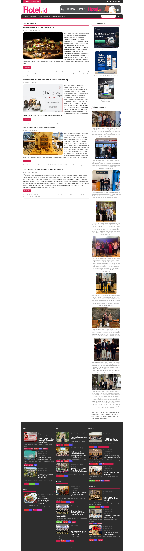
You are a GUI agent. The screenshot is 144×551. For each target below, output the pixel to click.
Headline (33, 16)
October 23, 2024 (76, 433)
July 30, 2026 (108, 466)
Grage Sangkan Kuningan (51, 195)
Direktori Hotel (44, 16)
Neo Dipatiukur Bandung (52, 123)
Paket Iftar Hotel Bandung (29, 73)
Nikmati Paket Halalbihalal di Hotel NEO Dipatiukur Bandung (45, 80)
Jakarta (71, 502)
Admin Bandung (38, 30)
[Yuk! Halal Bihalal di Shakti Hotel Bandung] (43, 133)
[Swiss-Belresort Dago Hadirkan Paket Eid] (43, 33)
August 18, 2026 (108, 433)
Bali (62, 445)
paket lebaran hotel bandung (43, 73)
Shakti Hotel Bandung (77, 165)
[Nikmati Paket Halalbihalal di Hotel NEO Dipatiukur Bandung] (43, 85)
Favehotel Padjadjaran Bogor (38, 195)
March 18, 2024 (75, 464)
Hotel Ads (45, 448)
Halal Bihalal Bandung (51, 71)
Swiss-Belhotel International (66, 73)
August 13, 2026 (108, 449)
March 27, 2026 (108, 509)
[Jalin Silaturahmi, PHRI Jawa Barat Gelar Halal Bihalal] (42, 175)
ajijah (34, 82)
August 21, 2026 (43, 433)
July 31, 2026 (75, 505)
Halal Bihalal (43, 71)
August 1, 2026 (108, 491)
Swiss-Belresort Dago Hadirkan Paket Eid (38, 28)
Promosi (32, 165)
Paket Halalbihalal (84, 71)
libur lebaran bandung (74, 71)
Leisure (53, 16)
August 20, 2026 (43, 468)
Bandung (27, 71)
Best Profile (62, 16)
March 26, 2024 (75, 448)
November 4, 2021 (43, 494)
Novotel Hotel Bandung (28, 197)
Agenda (26, 195)
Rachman (36, 130)
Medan (34, 509)
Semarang (106, 446)
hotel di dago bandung (62, 71)
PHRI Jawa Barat (41, 197)
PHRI (36, 197)
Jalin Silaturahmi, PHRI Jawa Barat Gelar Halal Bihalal (43, 170)
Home (26, 16)
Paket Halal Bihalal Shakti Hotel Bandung (61, 165)
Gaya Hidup (32, 483)
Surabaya (107, 506)
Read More (27, 67)
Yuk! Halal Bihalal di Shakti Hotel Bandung (39, 128)
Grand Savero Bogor (63, 195)
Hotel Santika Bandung (80, 195)
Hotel (35, 71)
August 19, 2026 (76, 486)
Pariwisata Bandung (55, 73)
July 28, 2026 (75, 525)
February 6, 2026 (109, 526)
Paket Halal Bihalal (47, 165)
